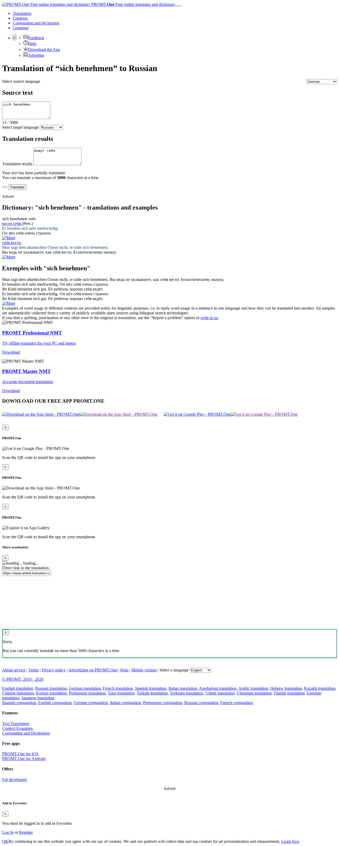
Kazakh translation (319, 688)
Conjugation (36, 23)
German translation (85, 688)
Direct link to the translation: (26, 568)
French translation (118, 688)
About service (13, 670)
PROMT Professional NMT (32, 333)
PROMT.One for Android (24, 758)
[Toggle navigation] (179, 6)
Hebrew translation (286, 688)
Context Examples (17, 728)
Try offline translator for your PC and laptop (39, 343)
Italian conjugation (125, 702)
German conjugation (91, 702)
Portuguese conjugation (162, 702)
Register (26, 832)
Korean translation (51, 693)
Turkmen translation (186, 693)
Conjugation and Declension (26, 733)
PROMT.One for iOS (20, 754)
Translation (22, 13)
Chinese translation (18, 693)
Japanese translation (38, 698)
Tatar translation (121, 693)
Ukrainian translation (254, 693)
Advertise (36, 55)
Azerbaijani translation (218, 688)
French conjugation (236, 702)
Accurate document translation (27, 381)
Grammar (21, 27)
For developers (14, 779)
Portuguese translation (87, 693)
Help (32, 43)
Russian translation (51, 688)
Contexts (20, 18)
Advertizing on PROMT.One (92, 670)
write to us (209, 317)
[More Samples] (8, 238)
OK (5, 841)
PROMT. (133, 4)
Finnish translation (289, 693)
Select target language (20, 127)
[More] (8, 303)
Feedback (36, 38)
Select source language (21, 81)
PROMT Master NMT (26, 371)
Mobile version (144, 670)
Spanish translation (150, 688)
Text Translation (15, 723)
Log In (8, 832)
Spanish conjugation (19, 702)
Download (11, 352)
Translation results (17, 164)
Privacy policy (54, 670)
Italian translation (182, 688)
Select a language (174, 670)
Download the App (44, 49)
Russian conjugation (201, 702)
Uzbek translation (220, 693)
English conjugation (55, 702)
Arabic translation (253, 688)
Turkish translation (152, 693)
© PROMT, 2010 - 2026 (22, 679)
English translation (17, 688)
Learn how (290, 841)
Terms (33, 670)
